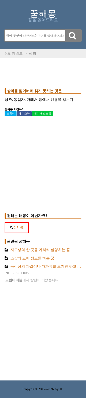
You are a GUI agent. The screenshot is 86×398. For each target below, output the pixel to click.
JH (61, 389)
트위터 (10, 113)
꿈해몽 (43, 13)
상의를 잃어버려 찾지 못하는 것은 (34, 91)
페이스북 (24, 113)
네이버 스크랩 (42, 113)
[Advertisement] (43, 72)
